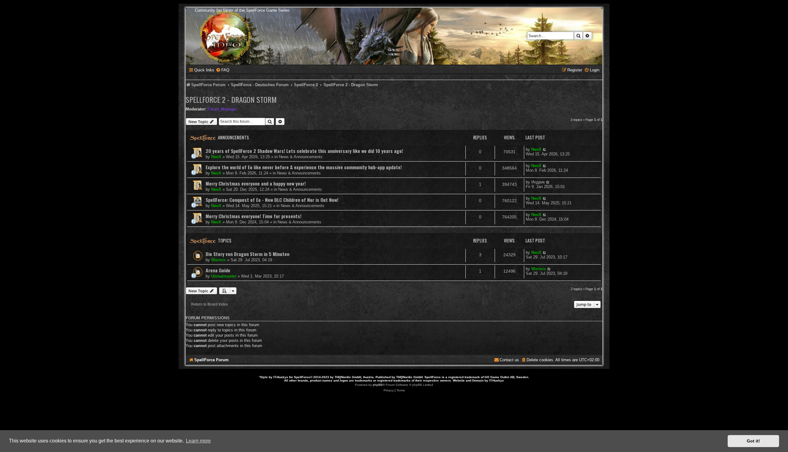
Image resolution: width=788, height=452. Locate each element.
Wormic (218, 260)
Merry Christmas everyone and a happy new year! (256, 183)
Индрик (538, 182)
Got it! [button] (753, 440)
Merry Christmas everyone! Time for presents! (253, 216)
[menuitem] (222, 70)
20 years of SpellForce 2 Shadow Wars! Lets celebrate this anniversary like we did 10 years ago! (304, 150)
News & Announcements (301, 156)
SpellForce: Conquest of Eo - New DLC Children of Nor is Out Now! (272, 199)
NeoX (216, 156)
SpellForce (302, 377)
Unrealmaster (223, 276)
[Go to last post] (545, 149)
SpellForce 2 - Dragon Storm (231, 99)
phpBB (378, 384)
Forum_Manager (221, 109)
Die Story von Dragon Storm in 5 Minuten (247, 254)
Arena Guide (218, 270)
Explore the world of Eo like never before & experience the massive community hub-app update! (304, 167)
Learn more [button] (198, 440)
